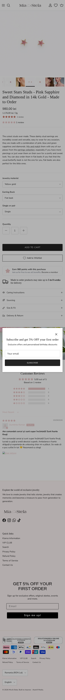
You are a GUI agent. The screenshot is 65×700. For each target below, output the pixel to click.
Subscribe (32, 363)
